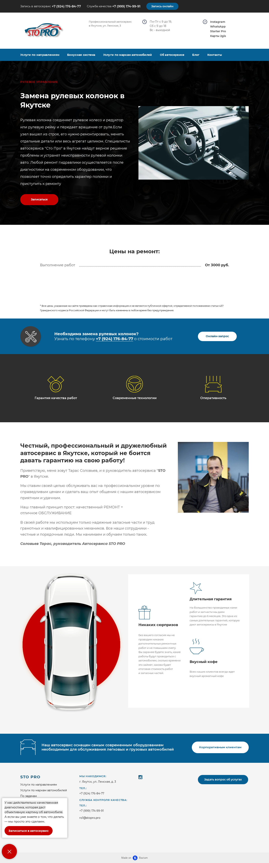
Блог (195, 55)
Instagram (217, 22)
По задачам (28, 796)
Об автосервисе (172, 55)
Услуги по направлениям (39, 55)
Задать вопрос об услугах (223, 779)
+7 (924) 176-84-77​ (114, 338)
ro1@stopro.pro (89, 818)
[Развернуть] (9, 851)
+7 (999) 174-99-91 (126, 6)
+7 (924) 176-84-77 (66, 6)
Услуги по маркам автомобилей (127, 55)
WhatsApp (218, 26)
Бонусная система (81, 55)
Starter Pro (218, 31)
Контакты (214, 55)
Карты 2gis (218, 36)
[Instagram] (140, 777)
